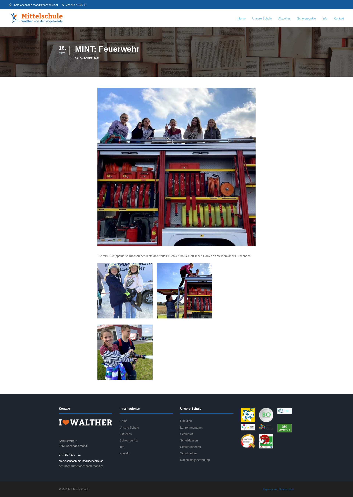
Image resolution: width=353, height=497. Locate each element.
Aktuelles (284, 18)
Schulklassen (189, 440)
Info (324, 18)
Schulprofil (187, 434)
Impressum (270, 489)
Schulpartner (188, 453)
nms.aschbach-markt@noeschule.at (81, 460)
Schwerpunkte (306, 18)
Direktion (186, 421)
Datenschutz (286, 489)
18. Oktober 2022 (87, 58)
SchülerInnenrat (190, 446)
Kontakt (339, 18)
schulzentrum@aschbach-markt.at (81, 466)
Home (242, 18)
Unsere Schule (262, 18)
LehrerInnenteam (191, 427)
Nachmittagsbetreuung (195, 460)
